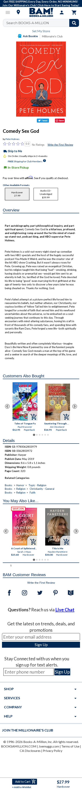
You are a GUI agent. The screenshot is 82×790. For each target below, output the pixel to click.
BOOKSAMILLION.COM (18, 746)
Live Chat (64, 609)
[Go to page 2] (37, 435)
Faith (32, 492)
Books (8, 485)
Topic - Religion (37, 485)
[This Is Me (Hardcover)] (57, 527)
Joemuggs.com (49, 746)
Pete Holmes (13, 139)
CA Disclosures (30, 750)
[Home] (41, 12)
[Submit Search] (74, 23)
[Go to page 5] (45, 435)
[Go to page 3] (39, 435)
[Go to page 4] (42, 435)
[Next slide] (74, 406)
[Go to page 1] (34, 435)
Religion (20, 488)
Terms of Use (70, 746)
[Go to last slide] (7, 406)
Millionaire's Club (52, 36)
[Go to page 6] (48, 435)
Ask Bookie (30, 36)
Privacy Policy (52, 750)
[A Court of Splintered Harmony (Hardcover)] (24, 527)
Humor (20, 485)
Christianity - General (42, 488)
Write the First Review (60, 144)
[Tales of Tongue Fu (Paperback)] (25, 401)
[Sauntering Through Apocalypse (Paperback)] (57, 402)
